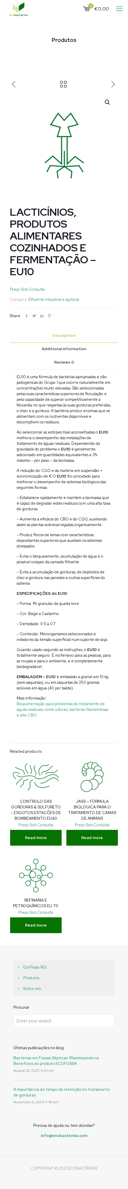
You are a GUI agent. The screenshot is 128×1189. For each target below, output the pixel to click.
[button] (108, 102)
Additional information (64, 348)
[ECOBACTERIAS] (18, 8)
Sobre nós (32, 988)
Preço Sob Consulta (27, 289)
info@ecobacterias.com (64, 1135)
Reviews (64, 362)
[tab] (64, 335)
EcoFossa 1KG (35, 967)
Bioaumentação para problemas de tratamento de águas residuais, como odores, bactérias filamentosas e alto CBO (62, 709)
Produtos (31, 977)
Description (64, 335)
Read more (36, 837)
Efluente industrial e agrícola (54, 299)
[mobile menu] (120, 9)
